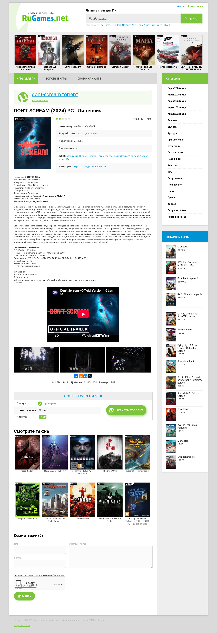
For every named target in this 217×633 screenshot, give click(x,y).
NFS (134, 25)
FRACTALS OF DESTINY (55, 470)
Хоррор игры (99, 166)
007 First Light (73, 67)
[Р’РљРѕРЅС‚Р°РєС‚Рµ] (76, 376)
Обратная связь (22, 625)
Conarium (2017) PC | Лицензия (82, 472)
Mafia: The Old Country (144, 68)
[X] (90, 376)
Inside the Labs (28, 470)
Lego (140, 25)
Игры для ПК (26, 78)
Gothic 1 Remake (96, 67)
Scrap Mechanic (186, 361)
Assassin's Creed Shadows (25, 68)
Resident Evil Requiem (49, 68)
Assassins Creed (153, 25)
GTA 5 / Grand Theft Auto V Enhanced (188, 315)
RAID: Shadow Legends (189, 294)
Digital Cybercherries (87, 133)
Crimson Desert (120, 67)
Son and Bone (82, 518)
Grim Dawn (183, 409)
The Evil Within (110, 470)
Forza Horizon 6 (168, 67)
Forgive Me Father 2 (27, 518)
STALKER (168, 25)
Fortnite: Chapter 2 (187, 278)
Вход (182, 6)
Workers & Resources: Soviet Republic (55, 519)
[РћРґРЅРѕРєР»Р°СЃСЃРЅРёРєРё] (81, 376)
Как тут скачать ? (40, 100)
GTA (113, 25)
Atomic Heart (184, 329)
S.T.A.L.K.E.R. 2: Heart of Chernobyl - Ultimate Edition (190, 380)
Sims (107, 25)
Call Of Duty (124, 25)
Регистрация (196, 6)
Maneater (182, 441)
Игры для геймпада (108, 155)
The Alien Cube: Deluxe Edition (110, 519)
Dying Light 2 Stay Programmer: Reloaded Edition (187, 348)
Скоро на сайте (89, 78)
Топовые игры (56, 78)
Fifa (102, 25)
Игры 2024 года (82, 166)
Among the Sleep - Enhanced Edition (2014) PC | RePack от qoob (137, 521)
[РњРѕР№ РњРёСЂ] (85, 376)
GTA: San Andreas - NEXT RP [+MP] (187, 264)
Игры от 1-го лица (129, 155)
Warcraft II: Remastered (137, 470)
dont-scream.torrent (55, 94)
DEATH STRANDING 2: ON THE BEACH (192, 68)
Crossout (182, 246)
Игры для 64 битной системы (82, 155)
